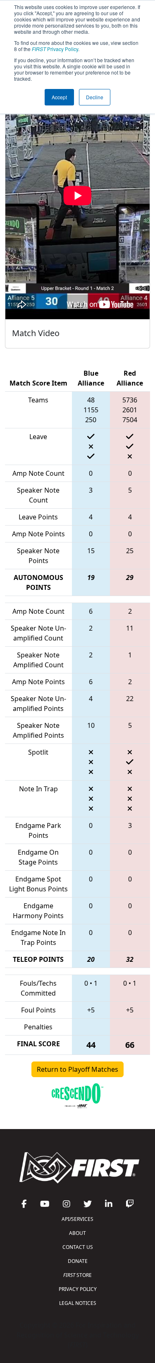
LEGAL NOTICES (77, 1303)
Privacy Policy (55, 48)
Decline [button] (94, 97)
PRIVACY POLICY (78, 1289)
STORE (77, 1275)
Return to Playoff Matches (77, 1069)
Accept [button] (59, 97)
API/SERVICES (77, 1219)
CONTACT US (77, 1247)
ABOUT (77, 1233)
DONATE (78, 1261)
